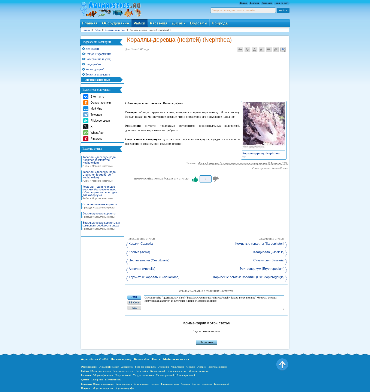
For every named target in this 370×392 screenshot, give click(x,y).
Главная (243, 3)
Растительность (113, 379)
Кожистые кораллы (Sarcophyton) (260, 243)
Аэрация (190, 366)
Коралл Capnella (141, 243)
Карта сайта (267, 3)
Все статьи (92, 48)
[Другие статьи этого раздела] (269, 49)
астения (158, 23)
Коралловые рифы (125, 388)
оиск (156, 359)
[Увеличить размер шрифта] (262, 49)
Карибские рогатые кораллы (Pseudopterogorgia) (249, 277)
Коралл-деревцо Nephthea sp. (261, 155)
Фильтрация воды (170, 384)
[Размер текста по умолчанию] (255, 49)
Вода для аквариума (145, 366)
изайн (179, 23)
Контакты (254, 3)
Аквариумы (127, 366)
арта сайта (141, 359)
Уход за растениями (143, 375)
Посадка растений (165, 375)
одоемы (198, 23)
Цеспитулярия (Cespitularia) (149, 260)
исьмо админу (121, 359)
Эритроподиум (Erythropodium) (262, 268)
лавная (90, 23)
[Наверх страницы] (282, 364)
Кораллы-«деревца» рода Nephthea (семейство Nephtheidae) (99, 161)
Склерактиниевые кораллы (99, 206)
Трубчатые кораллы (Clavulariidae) (154, 277)
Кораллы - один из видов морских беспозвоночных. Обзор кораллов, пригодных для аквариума (100, 192)
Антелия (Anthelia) (142, 268)
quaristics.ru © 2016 (94, 359)
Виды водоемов (124, 384)
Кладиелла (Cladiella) (269, 252)
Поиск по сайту (281, 3)
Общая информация (98, 54)
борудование (115, 23)
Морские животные (97, 79)
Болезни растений (186, 375)
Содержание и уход (97, 59)
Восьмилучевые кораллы (98, 215)
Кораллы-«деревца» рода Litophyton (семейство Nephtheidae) (99, 176)
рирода (220, 23)
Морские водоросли (103, 388)
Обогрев (201, 366)
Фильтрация (177, 366)
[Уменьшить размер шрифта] (248, 49)
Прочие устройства (202, 384)
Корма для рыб (94, 69)
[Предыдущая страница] (240, 49)
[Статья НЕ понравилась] (216, 179)
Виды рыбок (93, 64)
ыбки (139, 23)
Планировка (97, 379)
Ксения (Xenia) (139, 252)
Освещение (163, 366)
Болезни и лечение (97, 74)
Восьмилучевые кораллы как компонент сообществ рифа (101, 225)
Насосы (154, 384)
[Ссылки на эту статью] (276, 49)
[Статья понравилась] (194, 179)
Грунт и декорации (217, 366)
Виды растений (123, 375)
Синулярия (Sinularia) (269, 260)
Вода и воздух (141, 384)
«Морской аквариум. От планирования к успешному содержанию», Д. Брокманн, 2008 (243, 163)
